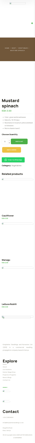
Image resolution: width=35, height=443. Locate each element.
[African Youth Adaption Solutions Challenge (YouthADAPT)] (6, 393)
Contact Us (6, 380)
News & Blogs (7, 377)
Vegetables (23, 48)
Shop (14, 48)
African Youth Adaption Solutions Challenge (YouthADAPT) (20, 393)
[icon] (3, 356)
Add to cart (19, 141)
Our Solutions (7, 369)
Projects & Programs (9, 375)
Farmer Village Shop (9, 372)
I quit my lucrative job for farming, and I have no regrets (21, 403)
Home (7, 48)
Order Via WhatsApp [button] (15, 160)
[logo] (17, 9)
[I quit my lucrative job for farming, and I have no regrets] (6, 404)
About (5, 367)
